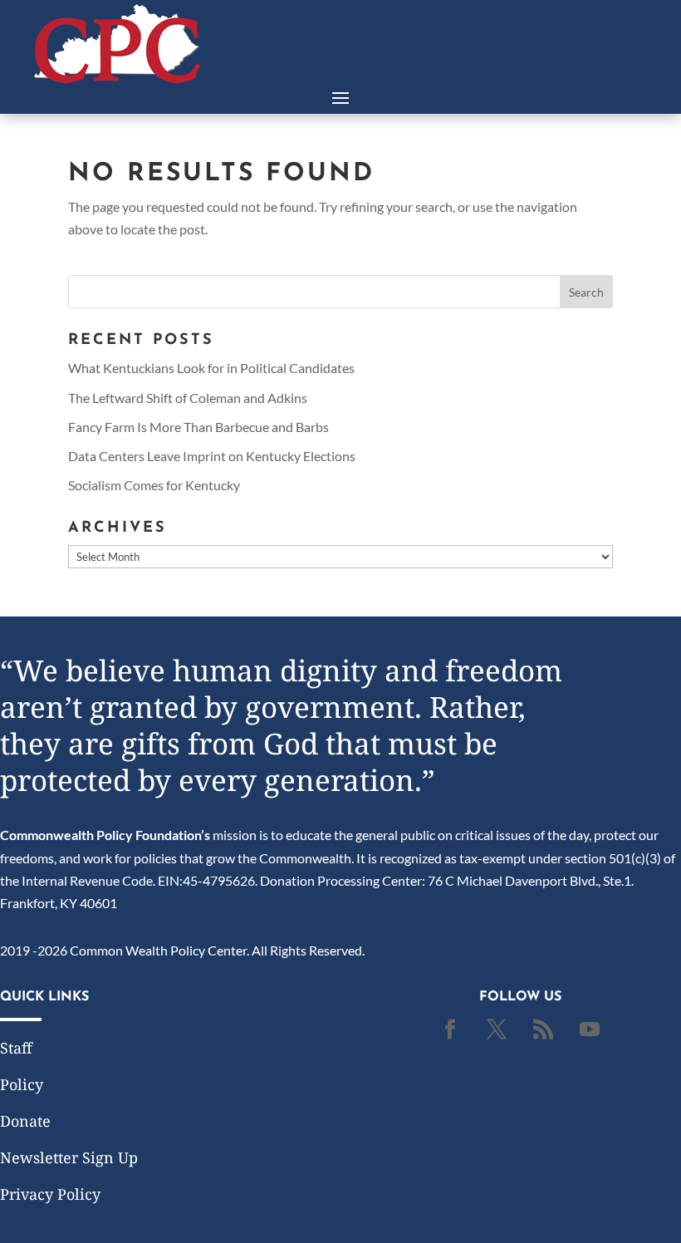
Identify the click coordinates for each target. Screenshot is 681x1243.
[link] (117, 78)
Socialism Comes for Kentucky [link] (154, 485)
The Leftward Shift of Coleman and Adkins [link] (187, 397)
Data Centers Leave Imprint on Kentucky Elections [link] (211, 456)
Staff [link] (16, 1048)
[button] (340, 96)
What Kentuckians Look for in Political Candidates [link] (211, 368)
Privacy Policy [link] (50, 1194)
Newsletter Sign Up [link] (69, 1157)
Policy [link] (21, 1084)
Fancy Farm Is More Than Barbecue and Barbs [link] (198, 427)
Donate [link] (25, 1121)
